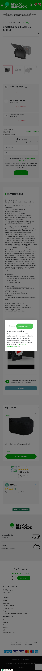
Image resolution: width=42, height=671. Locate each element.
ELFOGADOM (23, 326)
